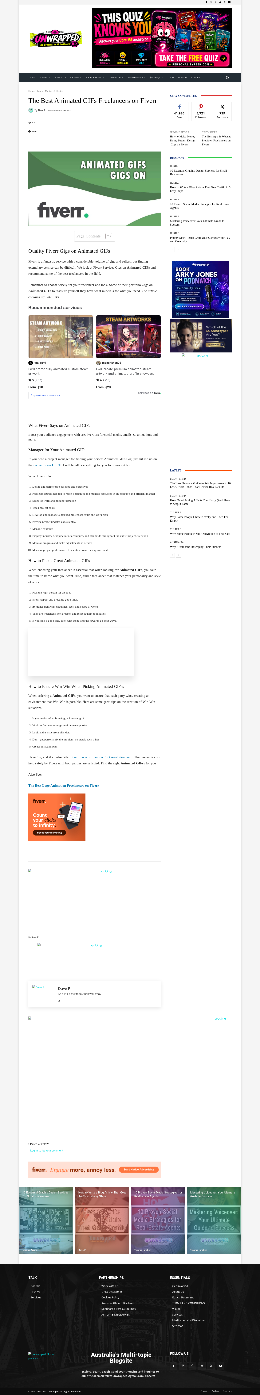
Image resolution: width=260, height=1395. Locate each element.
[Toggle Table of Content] (107, 236)
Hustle (59, 91)
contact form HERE (47, 465)
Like (179, 104)
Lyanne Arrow (29, 1249)
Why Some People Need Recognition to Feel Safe (200, 533)
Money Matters (45, 91)
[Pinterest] (215, 2)
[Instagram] (211, 2)
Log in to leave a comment (46, 1150)
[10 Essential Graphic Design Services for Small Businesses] (46, 1220)
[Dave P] (31, 110)
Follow (200, 104)
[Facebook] (206, 2)
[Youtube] (229, 2)
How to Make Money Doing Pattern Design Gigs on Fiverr (182, 140)
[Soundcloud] (220, 2)
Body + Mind (178, 479)
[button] (227, 77)
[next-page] (178, 249)
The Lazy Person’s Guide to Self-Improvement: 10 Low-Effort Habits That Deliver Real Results (200, 485)
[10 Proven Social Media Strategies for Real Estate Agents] (158, 1220)
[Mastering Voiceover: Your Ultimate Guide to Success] (214, 1220)
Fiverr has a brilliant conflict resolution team (101, 757)
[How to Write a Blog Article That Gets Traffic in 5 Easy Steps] (102, 1220)
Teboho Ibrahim (142, 1249)
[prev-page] (172, 249)
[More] (119, 142)
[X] (225, 2)
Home (31, 91)
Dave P (41, 110)
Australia (177, 542)
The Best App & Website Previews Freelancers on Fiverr (216, 140)
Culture (175, 512)
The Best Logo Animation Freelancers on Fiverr (63, 785)
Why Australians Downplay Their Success (195, 546)
